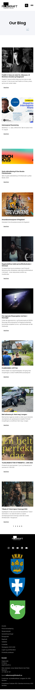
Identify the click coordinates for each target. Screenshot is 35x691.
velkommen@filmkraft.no (13, 675)
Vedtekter (4, 642)
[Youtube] (17, 548)
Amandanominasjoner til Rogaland (13, 219)
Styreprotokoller (6, 631)
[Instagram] (9, 548)
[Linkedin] (22, 548)
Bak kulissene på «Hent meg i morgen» (14, 414)
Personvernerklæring (7, 628)
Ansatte (4, 626)
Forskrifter (4, 644)
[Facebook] (13, 548)
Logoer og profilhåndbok (9, 650)
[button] (26, 5)
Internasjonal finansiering (10, 125)
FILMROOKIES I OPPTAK (10, 368)
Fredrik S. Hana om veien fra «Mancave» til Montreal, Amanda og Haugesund (16, 76)
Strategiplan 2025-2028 (8, 647)
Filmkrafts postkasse (8, 652)
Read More (6, 87)
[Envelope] (26, 548)
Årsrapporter (5, 636)
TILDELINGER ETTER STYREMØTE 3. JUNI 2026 (17, 463)
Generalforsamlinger (7, 634)
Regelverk (4, 639)
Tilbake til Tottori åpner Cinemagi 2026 (14, 509)
